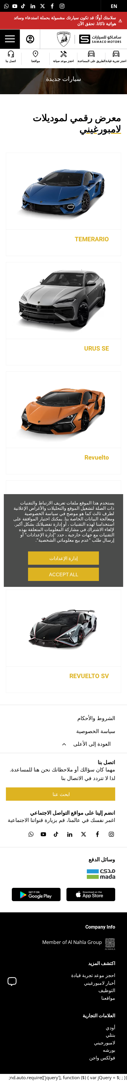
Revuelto (96, 457)
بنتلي (110, 1035)
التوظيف (106, 990)
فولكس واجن (102, 1057)
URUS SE (96, 348)
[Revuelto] (63, 410)
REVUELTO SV (89, 676)
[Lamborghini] (63, 39)
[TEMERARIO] (63, 191)
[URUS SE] (63, 300)
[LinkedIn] (33, 6)
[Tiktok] (23, 6)
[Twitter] (42, 6)
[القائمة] (10, 39)
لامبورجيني (104, 1042)
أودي (110, 1027)
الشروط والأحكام (96, 718)
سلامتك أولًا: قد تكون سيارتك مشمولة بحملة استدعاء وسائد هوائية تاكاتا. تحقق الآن (68, 20)
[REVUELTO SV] (63, 628)
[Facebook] (52, 6)
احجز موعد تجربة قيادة (93, 975)
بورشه (109, 1050)
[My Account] (30, 39)
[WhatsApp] (6, 6)
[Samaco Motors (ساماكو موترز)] (100, 39)
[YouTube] (15, 6)
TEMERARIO (92, 239)
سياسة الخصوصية (95, 731)
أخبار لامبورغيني (99, 983)
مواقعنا (108, 998)
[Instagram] (62, 6)
